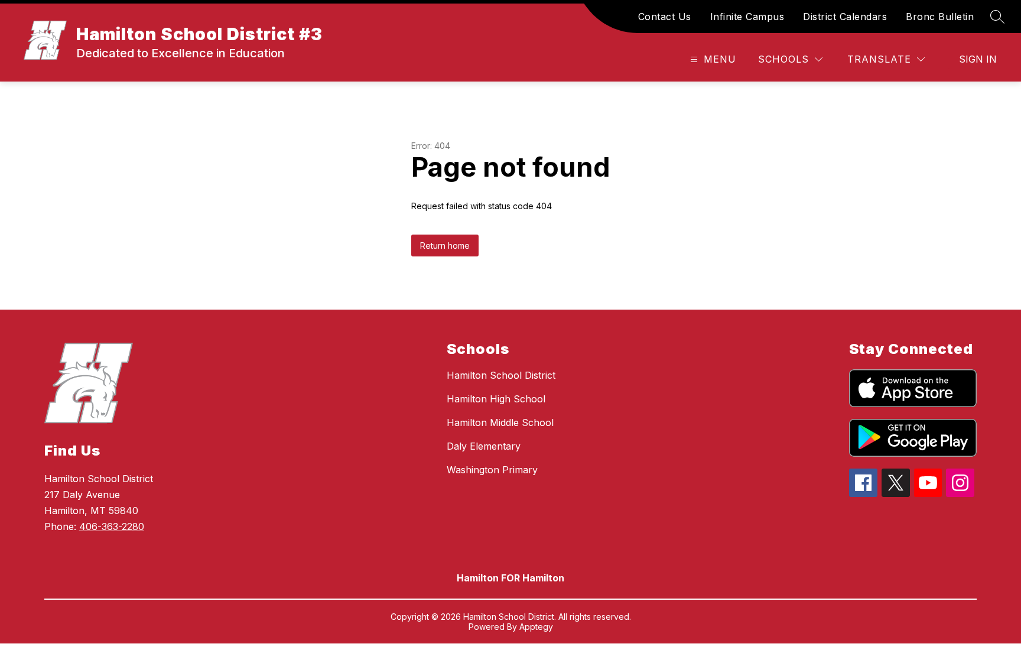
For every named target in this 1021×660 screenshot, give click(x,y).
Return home (445, 245)
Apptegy (536, 627)
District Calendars (845, 16)
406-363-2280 (111, 526)
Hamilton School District (501, 375)
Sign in (978, 59)
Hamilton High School (496, 399)
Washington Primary (492, 470)
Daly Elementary (484, 446)
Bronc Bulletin (940, 16)
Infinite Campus (747, 16)
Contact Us (664, 16)
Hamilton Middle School (500, 422)
